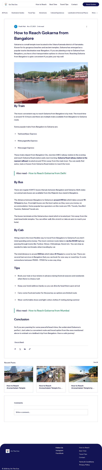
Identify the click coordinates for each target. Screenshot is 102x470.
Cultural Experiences (57, 13)
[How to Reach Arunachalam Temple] (18, 374)
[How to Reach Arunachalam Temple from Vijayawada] (51, 374)
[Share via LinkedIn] (25, 349)
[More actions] (86, 26)
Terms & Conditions (86, 462)
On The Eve (13, 4)
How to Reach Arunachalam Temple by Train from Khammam (82, 387)
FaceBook (59, 453)
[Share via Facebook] (15, 349)
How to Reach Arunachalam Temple (16, 387)
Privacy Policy (84, 465)
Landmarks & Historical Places (78, 13)
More (94, 13)
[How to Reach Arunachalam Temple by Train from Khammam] (83, 374)
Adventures (43, 13)
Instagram (59, 450)
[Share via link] (30, 349)
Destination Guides (18, 13)
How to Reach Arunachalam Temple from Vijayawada (50, 387)
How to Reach (19, 342)
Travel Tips (31, 13)
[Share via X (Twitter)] (20, 349)
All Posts (5, 13)
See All (96, 362)
